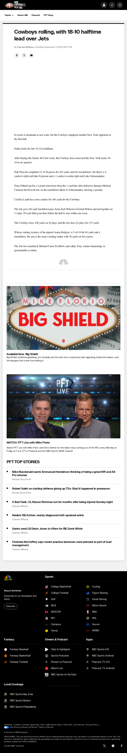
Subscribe (10, 606)
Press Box (68, 725)
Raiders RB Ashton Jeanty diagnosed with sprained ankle (48, 515)
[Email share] (31, 55)
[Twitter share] (24, 55)
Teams (8, 15)
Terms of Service (46, 727)
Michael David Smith (21, 479)
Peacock (36, 15)
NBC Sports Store (54, 725)
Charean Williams (25, 47)
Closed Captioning (31, 725)
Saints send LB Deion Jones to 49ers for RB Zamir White (47, 528)
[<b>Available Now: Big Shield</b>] (63, 318)
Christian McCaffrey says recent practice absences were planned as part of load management (61, 543)
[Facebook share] (17, 55)
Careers (17, 725)
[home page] (15, 4)
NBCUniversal (22, 732)
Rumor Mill (23, 15)
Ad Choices (79, 725)
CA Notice (32, 727)
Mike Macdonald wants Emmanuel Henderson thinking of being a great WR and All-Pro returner (64, 473)
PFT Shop (48, 15)
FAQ (42, 725)
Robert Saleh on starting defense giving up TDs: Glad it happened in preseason (61, 488)
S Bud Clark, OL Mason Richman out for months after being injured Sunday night (62, 502)
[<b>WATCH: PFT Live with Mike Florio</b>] (63, 406)
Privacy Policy (92, 725)
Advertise (8, 725)
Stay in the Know (12, 590)
